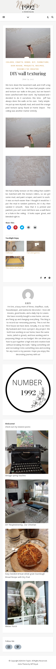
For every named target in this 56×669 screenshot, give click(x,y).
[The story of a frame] (15, 261)
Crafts (19, 62)
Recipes (40, 66)
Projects (29, 66)
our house (17, 66)
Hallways (9, 252)
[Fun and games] (36, 246)
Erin (28, 303)
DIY (34, 62)
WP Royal (34, 664)
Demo (27, 62)
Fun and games (33, 252)
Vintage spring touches (15, 475)
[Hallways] (15, 246)
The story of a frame (14, 268)
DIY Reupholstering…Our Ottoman (20, 524)
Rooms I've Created (28, 69)
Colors (10, 62)
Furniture (43, 62)
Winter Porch (11, 626)
